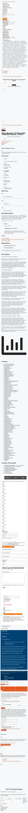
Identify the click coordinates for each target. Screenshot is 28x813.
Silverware (7, 444)
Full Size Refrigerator (10, 407)
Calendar (4, 128)
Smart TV (7, 446)
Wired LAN (15, 67)
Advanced (5, 17)
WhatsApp (6, 76)
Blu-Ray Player (14, 44)
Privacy (5, 676)
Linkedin (18, 76)
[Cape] (7, 26)
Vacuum (7, 456)
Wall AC (17, 66)
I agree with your (11, 728)
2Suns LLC (14, 671)
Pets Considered (8, 58)
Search (4, 19)
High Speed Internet (16, 53)
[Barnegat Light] (8, 5)
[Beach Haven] (8, 6)
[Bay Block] (6, 10)
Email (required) (6, 556)
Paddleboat (14, 57)
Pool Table (9, 59)
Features (5, 71)
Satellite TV (19, 63)
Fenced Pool (8, 402)
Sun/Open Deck (9, 450)
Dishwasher (9, 48)
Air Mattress (8, 368)
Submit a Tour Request (8, 546)
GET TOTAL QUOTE (9, 614)
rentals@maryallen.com (9, 643)
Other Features (6, 40)
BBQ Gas (23, 42)
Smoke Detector (9, 447)
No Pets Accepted (9, 426)
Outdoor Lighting (9, 429)
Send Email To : (4, 791)
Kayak (22, 54)
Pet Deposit (3, 809)
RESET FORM (18, 614)
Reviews (5, 73)
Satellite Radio (11, 63)
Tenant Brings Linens (10, 452)
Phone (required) (6, 553)
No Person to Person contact (12, 425)
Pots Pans (7, 439)
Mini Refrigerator (9, 424)
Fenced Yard (8, 403)
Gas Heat (7, 411)
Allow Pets (16, 41)
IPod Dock (17, 54)
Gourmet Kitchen (9, 412)
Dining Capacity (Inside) (10, 390)
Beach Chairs (8, 373)
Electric (7, 399)
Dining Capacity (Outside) (11, 391)
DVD (19, 48)
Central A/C (16, 45)
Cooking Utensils (9, 387)
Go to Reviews (5, 142)
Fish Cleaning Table (14, 50)
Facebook (9, 76)
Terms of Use (21, 545)
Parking (20, 57)
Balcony (7, 369)
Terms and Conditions (9, 677)
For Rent (14, 85)
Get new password (5, 744)
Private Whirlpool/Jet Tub (13, 61)
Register (4, 730)
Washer (22, 66)
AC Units (7, 366)
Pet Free (25, 57)
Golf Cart (11, 51)
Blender (7, 377)
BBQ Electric (17, 42)
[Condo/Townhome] (7, 29)
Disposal (7, 396)
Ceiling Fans (8, 382)
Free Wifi (7, 405)
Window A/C (9, 67)
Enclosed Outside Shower (19, 49)
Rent (5, 607)
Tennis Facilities (15, 64)
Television (7, 451)
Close (7, 684)
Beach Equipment (9, 374)
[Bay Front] (6, 12)
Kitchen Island (8, 418)
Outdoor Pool (10, 55)
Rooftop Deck (21, 62)
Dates (3, 563)
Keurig (6, 416)
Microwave (8, 422)
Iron (6, 415)
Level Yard (7, 420)
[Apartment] (7, 25)
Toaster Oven (8, 454)
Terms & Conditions (15, 728)
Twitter (12, 76)
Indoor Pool (10, 54)
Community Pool (15, 46)
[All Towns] (8, 3)
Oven (6, 433)
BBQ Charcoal (9, 42)
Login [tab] (9, 688)
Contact (6, 679)
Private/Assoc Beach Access (10, 62)
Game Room (23, 50)
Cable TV (6, 45)
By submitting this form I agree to (13, 585)
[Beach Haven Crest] (8, 7)
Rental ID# (4, 560)
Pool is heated (8, 438)
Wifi (6, 460)
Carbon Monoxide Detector (11, 381)
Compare (3, 684)
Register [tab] (21, 688)
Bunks (6, 378)
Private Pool (17, 59)
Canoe (11, 45)
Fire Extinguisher (9, 404)
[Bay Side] (6, 13)
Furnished (7, 408)
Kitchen (7, 417)
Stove (6, 448)
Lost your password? (15, 701)
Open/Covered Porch (10, 428)
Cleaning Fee (4, 808)
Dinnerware (8, 394)
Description (6, 70)
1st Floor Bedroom (8, 41)
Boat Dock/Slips (23, 44)
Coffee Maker (8, 386)
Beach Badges (8, 372)
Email (21, 76)
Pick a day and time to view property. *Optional (13, 481)
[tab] (8, 477)
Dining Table (8, 392)
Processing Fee (7, 610)
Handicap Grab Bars (19, 51)
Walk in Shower (10, 66)
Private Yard (23, 61)
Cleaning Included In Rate (11, 385)
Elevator (23, 48)
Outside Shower (18, 55)
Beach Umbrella (9, 375)
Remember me (6, 701)
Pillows (7, 437)
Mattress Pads (8, 421)
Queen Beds (8, 443)
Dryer (15, 48)
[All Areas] (6, 9)
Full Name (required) (7, 549)
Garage (5, 51)
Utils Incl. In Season (10, 455)
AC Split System (9, 365)
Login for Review (6, 238)
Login (3, 708)
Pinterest (15, 76)
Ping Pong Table (17, 58)
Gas (6, 409)
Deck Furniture (8, 389)
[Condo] (7, 28)
